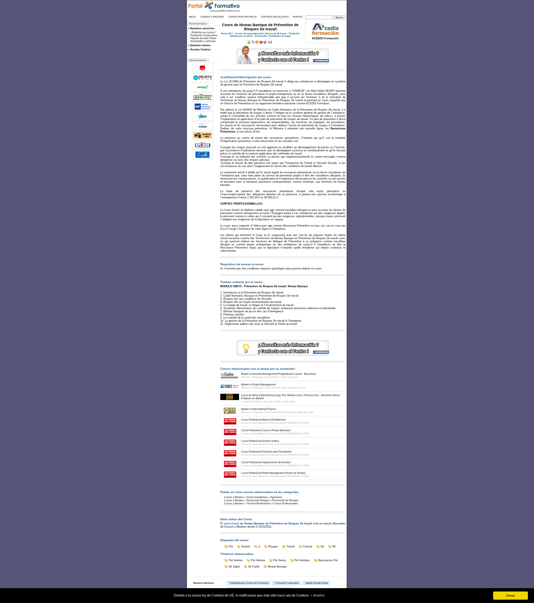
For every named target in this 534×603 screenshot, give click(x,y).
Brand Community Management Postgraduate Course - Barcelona (278, 373)
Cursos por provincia (242, 16)
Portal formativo (198, 23)
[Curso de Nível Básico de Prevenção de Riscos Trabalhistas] (261, 43)
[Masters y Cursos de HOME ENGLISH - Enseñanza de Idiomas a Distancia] (202, 72)
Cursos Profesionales (285, 503)
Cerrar (510, 595)
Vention (245, 546)
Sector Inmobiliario (257, 497)
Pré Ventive (258, 560)
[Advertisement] (298, 7)
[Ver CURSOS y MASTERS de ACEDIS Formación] (325, 34)
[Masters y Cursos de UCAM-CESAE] (202, 130)
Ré (334, 546)
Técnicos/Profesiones (258, 503)
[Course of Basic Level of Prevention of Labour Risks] (265, 43)
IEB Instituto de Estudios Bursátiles (296, 412)
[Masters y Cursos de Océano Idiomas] (202, 120)
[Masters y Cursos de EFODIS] (202, 149)
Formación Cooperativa (203, 35)
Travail (290, 546)
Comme (307, 546)
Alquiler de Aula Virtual (203, 38)
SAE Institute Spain (285, 401)
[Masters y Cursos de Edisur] (202, 101)
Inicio (192, 16)
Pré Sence (279, 560)
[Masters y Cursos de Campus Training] (202, 91)
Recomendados (198, 60)
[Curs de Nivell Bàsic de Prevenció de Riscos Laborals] (257, 43)
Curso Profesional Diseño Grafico (260, 441)
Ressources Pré (328, 560)
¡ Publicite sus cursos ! (203, 32)
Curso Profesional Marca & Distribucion (263, 419)
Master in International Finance (258, 409)
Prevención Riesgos (257, 500)
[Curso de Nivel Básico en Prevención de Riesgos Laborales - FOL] (249, 43)
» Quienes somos (199, 45)
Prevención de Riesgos (285, 500)
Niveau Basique (277, 566)
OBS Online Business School (290, 387)
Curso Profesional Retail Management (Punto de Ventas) (273, 473)
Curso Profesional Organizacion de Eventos (266, 462)
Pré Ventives (302, 560)
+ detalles (317, 595)
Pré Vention (236, 560)
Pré (231, 546)
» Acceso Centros (199, 49)
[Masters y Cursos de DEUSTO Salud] (202, 81)
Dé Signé (234, 566)
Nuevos (297, 16)
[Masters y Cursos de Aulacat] (202, 158)
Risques (273, 546)
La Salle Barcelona (288, 377)
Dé (322, 546)
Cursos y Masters (212, 16)
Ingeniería (276, 497)
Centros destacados (275, 16)
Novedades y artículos (203, 41)
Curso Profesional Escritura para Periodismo (266, 451)
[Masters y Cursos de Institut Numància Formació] (202, 110)
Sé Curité (253, 566)
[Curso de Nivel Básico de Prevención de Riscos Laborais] (253, 43)
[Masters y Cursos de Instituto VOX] (202, 139)
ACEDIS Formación (325, 38)
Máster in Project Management (258, 384)
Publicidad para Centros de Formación (249, 583)
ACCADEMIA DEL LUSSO (296, 423)
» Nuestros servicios (201, 28)
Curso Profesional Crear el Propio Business (266, 430)
